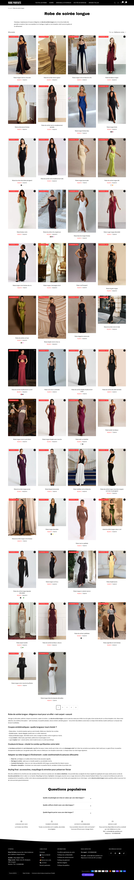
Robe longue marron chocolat (22, 77)
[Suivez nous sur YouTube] (119, 853)
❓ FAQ (42, 857)
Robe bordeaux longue (111, 77)
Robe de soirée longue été (112, 180)
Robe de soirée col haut (22, 338)
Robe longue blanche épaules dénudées (52, 698)
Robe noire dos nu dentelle (52, 389)
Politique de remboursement (65, 857)
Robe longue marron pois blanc (22, 439)
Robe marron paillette (82, 543)
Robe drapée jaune (112, 582)
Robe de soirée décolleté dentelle (111, 389)
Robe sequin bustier (22, 643)
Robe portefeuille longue (16, 735)
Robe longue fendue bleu (82, 131)
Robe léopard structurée (52, 489)
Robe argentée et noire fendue (112, 643)
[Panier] (125, 2)
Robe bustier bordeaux (111, 430)
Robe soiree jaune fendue (22, 127)
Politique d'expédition (63, 865)
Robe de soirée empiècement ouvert (22, 389)
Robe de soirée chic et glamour (52, 232)
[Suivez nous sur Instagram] (115, 853)
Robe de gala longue (112, 288)
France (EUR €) (12, 873)
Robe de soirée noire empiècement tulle (52, 178)
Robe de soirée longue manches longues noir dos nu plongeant (111, 490)
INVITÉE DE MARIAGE (80, 2)
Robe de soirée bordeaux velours (52, 643)
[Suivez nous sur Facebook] (111, 853)
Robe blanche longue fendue (82, 236)
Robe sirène (12, 731)
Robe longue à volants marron (82, 591)
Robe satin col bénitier (82, 439)
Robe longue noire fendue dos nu (22, 285)
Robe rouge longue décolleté (112, 232)
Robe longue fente (112, 127)
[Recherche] (115, 2)
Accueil (10, 8)
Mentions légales (62, 862)
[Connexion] (118, 2)
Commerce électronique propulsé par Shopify (43, 873)
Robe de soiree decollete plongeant (22, 180)
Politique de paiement (63, 860)
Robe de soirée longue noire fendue (22, 538)
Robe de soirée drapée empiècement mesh (82, 390)
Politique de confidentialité (64, 855)
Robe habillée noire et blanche (82, 489)
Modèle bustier (13, 733)
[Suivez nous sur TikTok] (124, 853)
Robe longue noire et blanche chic (82, 77)
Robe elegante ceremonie (82, 336)
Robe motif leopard (82, 285)
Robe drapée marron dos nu (52, 342)
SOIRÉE (51, 2)
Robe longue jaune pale (82, 180)
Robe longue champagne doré (52, 285)
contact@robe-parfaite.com (114, 831)
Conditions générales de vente (66, 852)
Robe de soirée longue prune (22, 489)
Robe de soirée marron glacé (52, 77)
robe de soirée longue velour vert (111, 529)
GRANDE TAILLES (94, 2)
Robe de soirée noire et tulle (112, 327)
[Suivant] (76, 707)
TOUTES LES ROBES (41, 2)
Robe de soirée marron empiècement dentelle (52, 126)
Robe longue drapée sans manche (52, 439)
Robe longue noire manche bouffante (22, 683)
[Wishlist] (122, 3)
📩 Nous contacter (45, 855)
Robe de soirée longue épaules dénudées (22, 592)
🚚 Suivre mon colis (45, 860)
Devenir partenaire (45, 865)
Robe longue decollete (52, 529)
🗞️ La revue (43, 862)
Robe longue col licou (52, 582)
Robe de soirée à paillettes (82, 633)
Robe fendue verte (22, 232)
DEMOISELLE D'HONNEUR (63, 2)
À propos (42, 852)
